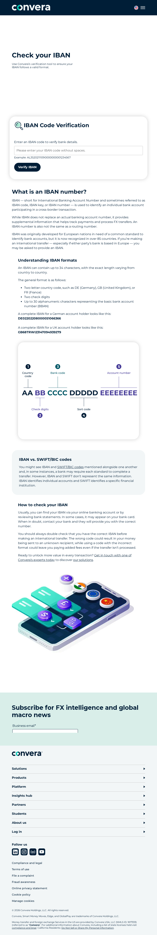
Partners (19, 804)
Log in (17, 831)
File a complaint (23, 875)
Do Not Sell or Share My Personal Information (87, 927)
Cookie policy (21, 894)
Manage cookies (23, 901)
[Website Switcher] (136, 8)
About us (19, 822)
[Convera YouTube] (41, 851)
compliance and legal (24, 927)
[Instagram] (24, 851)
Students (19, 813)
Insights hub (22, 795)
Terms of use (20, 869)
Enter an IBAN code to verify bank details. (46, 142)
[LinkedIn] (15, 851)
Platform (19, 786)
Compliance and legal (27, 863)
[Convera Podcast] (32, 851)
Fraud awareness (23, 882)
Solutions (19, 768)
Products (19, 777)
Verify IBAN (27, 167)
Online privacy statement (29, 888)
